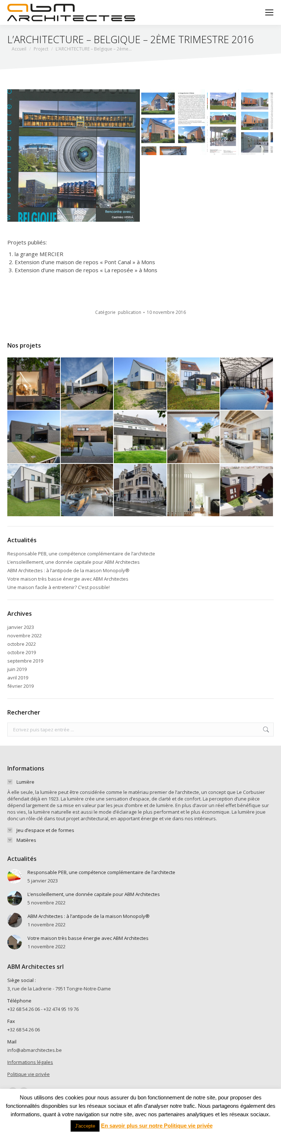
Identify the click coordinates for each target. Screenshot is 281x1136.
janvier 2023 (20, 627)
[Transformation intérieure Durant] (194, 490)
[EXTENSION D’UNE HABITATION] (140, 437)
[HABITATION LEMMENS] (34, 437)
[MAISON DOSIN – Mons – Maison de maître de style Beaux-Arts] (140, 490)
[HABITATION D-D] (87, 437)
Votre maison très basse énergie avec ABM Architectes (67, 579)
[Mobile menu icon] (269, 12)
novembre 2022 (24, 635)
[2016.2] (240, 122)
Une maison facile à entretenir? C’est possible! (58, 587)
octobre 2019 (21, 652)
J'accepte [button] (85, 1126)
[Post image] (14, 876)
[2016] (73, 155)
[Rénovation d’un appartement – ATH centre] (87, 490)
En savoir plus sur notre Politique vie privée (157, 1125)
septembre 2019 (25, 660)
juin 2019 (17, 669)
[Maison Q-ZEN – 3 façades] (34, 490)
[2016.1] (173, 122)
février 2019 (20, 686)
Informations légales (30, 1062)
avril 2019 (17, 677)
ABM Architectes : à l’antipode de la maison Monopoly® (68, 570)
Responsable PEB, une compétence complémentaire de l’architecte (81, 553)
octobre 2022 (21, 644)
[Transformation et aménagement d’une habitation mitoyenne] (247, 437)
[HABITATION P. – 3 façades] (140, 384)
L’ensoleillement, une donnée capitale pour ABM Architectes (73, 562)
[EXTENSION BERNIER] (34, 384)
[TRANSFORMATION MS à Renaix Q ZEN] (194, 384)
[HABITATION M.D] (87, 384)
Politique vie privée (28, 1074)
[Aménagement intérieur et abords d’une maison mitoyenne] (194, 437)
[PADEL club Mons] (247, 384)
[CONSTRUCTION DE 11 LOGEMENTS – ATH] (247, 490)
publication (129, 312)
